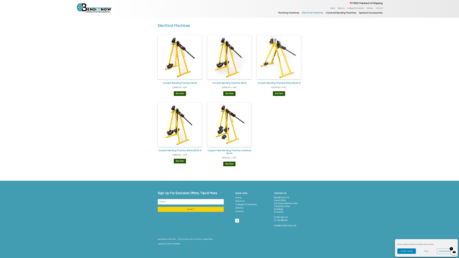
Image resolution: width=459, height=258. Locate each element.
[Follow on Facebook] (237, 221)
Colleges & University (355, 8)
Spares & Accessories (370, 13)
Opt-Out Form (195, 239)
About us (341, 8)
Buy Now (180, 93)
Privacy (186, 239)
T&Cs (180, 239)
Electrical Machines (312, 13)
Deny (426, 251)
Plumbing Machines (288, 13)
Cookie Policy (207, 239)
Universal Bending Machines (341, 13)
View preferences (446, 251)
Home (332, 8)
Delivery (370, 8)
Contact (379, 8)
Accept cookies (407, 251)
